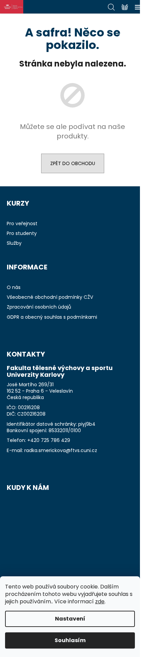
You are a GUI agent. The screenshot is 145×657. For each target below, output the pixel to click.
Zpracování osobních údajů (39, 307)
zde (100, 601)
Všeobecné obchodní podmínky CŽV (50, 297)
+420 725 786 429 (48, 440)
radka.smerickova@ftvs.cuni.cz (60, 450)
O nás (14, 287)
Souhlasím (70, 640)
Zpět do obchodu (72, 163)
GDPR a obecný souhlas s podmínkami (52, 317)
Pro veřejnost (22, 223)
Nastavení (70, 619)
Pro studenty (22, 233)
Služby (14, 243)
